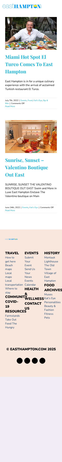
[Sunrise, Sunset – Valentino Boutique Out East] (31, 136)
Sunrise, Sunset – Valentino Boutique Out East (26, 129)
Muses (48, 294)
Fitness (48, 314)
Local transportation (14, 282)
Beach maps (9, 267)
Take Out (10, 320)
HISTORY (52, 253)
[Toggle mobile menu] (58, 6)
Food (25, 42)
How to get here (10, 259)
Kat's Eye (50, 298)
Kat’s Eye (32, 42)
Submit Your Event (29, 261)
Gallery (36, 26)
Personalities (52, 302)
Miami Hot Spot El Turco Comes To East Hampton (26, 26)
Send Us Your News (30, 273)
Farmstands (12, 316)
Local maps (8, 275)
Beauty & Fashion (50, 308)
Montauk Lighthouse (51, 259)
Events (18, 42)
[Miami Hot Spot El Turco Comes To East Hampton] (31, 33)
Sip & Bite (42, 42)
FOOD (49, 285)
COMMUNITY (16, 296)
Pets (47, 318)
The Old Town (49, 267)
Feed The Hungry (11, 325)
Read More (10, 106)
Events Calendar (30, 282)
